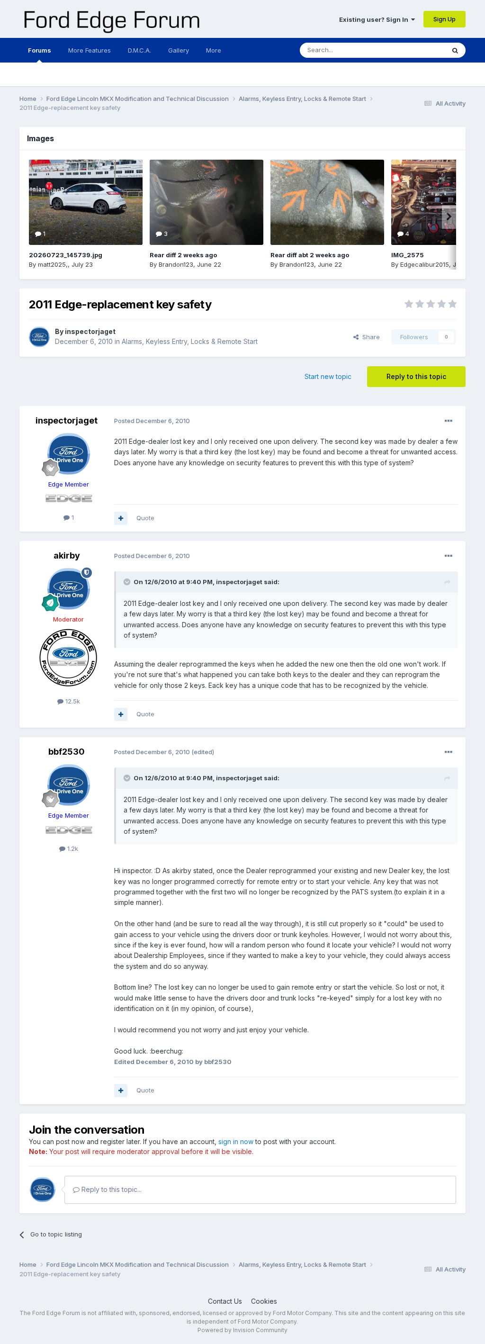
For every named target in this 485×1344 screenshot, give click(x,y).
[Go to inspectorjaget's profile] (39, 336)
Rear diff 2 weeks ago (183, 255)
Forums (39, 50)
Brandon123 (176, 264)
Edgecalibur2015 (424, 264)
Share (369, 337)
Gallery (178, 50)
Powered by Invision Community (242, 1330)
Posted (152, 420)
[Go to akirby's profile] (68, 589)
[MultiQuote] (120, 518)
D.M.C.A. (139, 50)
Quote (145, 518)
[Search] (455, 50)
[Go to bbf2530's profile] (68, 785)
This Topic (417, 50)
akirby (67, 555)
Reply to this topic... (111, 1189)
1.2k (71, 848)
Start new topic (328, 376)
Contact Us (225, 1301)
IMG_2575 (407, 255)
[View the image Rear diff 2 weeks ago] (206, 202)
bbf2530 (66, 752)
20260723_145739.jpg (65, 255)
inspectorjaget (90, 331)
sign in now (235, 1141)
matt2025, (53, 264)
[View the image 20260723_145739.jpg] (86, 202)
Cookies (264, 1301)
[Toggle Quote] (128, 582)
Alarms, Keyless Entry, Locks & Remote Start (190, 341)
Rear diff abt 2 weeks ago (309, 255)
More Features (89, 50)
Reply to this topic (416, 376)
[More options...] (448, 421)
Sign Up (444, 19)
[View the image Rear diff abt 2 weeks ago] (327, 202)
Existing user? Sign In (375, 19)
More (213, 50)
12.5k (71, 701)
